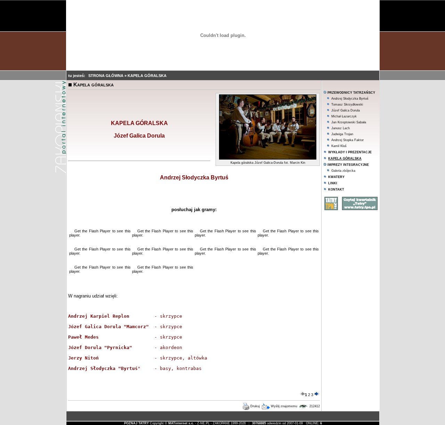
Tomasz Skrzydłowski (347, 104)
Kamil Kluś (339, 146)
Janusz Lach (340, 128)
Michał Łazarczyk (344, 116)
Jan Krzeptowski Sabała (348, 122)
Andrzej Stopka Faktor (347, 140)
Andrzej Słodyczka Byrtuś (350, 98)
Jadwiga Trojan (342, 134)
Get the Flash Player (92, 231)
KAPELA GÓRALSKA (147, 76)
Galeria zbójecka (343, 170)
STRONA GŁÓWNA (106, 76)
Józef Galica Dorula (345, 110)
